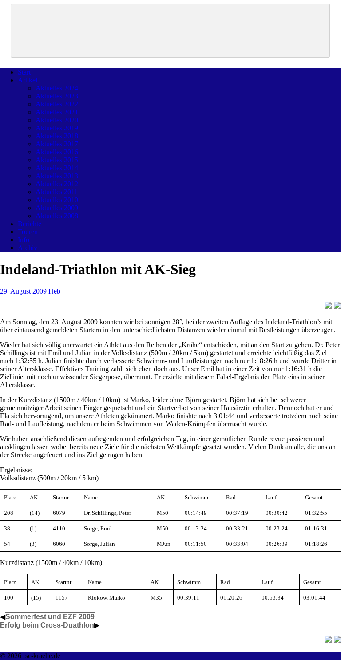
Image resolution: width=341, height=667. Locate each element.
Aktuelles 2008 (57, 216)
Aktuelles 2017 (57, 144)
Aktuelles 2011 (57, 192)
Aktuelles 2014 (57, 168)
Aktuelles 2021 (57, 112)
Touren (28, 231)
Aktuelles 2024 (57, 88)
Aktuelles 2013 (57, 176)
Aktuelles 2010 (57, 200)
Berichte (29, 224)
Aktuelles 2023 (57, 96)
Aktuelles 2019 (57, 128)
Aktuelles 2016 (57, 152)
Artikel (27, 80)
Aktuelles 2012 (57, 184)
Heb (54, 291)
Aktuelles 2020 (57, 120)
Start (24, 72)
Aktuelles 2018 (57, 136)
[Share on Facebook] (328, 305)
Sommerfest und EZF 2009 (50, 616)
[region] (170, 30)
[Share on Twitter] (337, 305)
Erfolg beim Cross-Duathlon (47, 625)
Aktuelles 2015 (57, 160)
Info (23, 239)
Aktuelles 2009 (57, 208)
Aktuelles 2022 (57, 104)
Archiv (27, 247)
